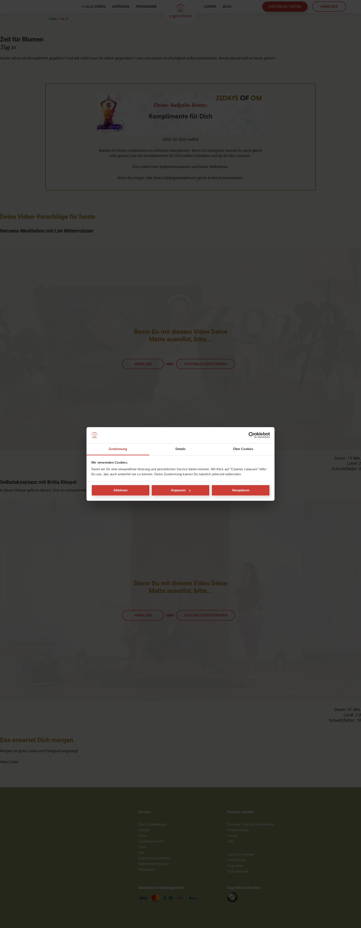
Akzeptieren (240, 490)
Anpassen (178, 490)
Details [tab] (180, 449)
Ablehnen (120, 490)
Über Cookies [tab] (243, 449)
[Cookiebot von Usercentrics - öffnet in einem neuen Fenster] (251, 435)
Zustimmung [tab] (118, 449)
